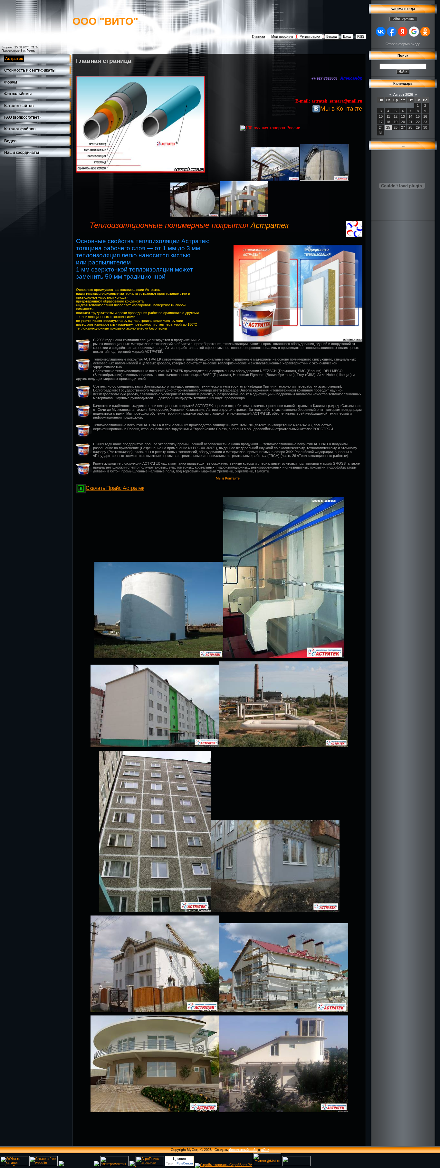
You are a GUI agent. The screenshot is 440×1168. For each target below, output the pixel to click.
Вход (347, 36)
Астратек (270, 225)
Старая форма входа (403, 44)
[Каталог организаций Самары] (61, 1165)
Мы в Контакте (341, 108)
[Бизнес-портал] (132, 1165)
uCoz (265, 1150)
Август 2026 (403, 94)
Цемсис (179, 1159)
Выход (331, 36)
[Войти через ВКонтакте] (381, 31)
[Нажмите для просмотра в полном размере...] (275, 179)
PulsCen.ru (185, 1163)
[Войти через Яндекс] (402, 31)
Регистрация (310, 36)
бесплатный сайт (243, 1150)
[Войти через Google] (414, 31)
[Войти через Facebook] (392, 31)
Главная (258, 36)
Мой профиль (282, 36)
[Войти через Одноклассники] (425, 31)
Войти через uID (403, 19)
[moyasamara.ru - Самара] (296, 1165)
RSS (360, 36)
